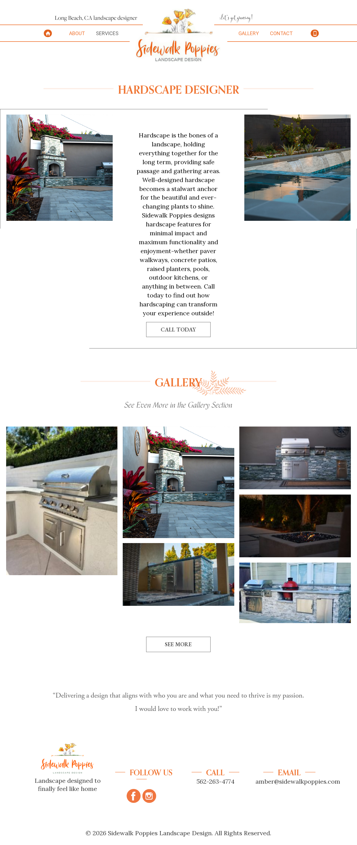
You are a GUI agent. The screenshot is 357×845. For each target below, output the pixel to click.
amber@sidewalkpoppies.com (297, 781)
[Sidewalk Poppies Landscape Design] (178, 60)
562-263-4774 (215, 781)
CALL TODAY (178, 329)
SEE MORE (178, 644)
